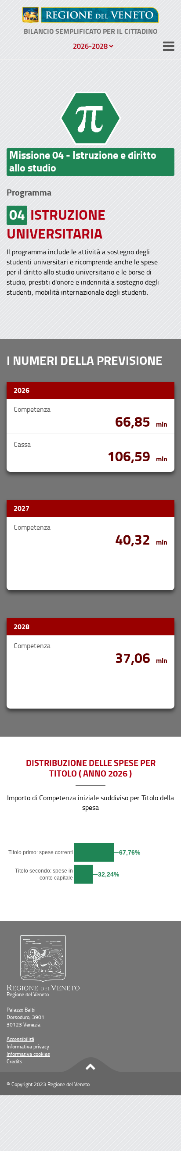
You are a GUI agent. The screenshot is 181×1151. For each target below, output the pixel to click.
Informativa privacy (28, 1046)
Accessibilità (20, 1039)
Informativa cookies (28, 1054)
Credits (14, 1061)
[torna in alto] (90, 1065)
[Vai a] (90, 15)
